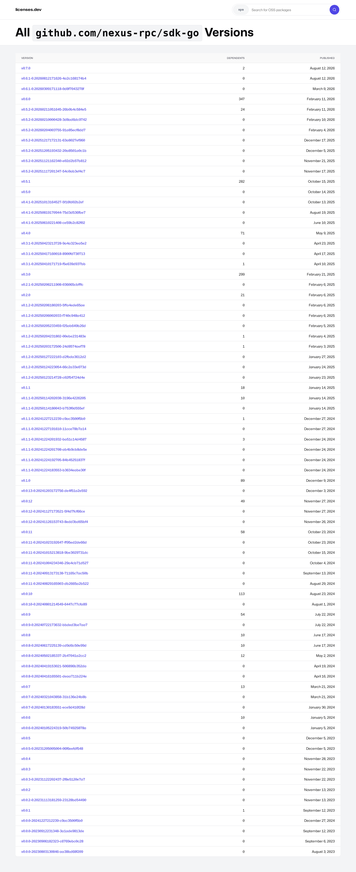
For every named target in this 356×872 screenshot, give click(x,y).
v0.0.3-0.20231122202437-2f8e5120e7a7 (53, 779)
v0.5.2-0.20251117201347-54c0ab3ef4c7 (53, 171)
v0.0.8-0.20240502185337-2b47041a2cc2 (53, 655)
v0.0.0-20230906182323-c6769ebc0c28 (52, 841)
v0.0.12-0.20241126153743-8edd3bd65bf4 (54, 522)
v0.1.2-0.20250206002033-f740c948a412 (53, 315)
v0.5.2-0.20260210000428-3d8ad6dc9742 (54, 119)
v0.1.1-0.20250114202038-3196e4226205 (53, 398)
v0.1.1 (25, 387)
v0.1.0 (25, 480)
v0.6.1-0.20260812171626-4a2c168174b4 (53, 78)
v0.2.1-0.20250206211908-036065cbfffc (52, 284)
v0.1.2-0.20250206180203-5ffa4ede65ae (53, 305)
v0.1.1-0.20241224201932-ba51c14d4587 (53, 439)
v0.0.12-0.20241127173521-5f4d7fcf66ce (53, 511)
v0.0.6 (25, 717)
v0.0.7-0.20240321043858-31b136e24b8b (53, 697)
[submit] (334, 10)
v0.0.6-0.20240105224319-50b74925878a (53, 728)
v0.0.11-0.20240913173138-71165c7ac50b (54, 573)
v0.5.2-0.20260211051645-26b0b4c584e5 (53, 109)
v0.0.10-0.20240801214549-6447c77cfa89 (54, 604)
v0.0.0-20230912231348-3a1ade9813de (52, 831)
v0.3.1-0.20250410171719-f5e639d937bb (53, 264)
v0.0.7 (25, 687)
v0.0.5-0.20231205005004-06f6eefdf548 (52, 748)
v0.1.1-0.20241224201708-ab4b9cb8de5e (54, 449)
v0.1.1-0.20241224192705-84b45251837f (53, 460)
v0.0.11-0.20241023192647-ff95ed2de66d (54, 542)
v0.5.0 (25, 192)
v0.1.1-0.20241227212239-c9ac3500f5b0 (53, 418)
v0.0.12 (26, 501)
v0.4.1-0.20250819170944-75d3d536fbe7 (53, 212)
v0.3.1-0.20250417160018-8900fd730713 (53, 254)
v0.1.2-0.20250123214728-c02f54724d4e (53, 377)
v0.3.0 (25, 274)
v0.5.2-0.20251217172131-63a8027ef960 (53, 140)
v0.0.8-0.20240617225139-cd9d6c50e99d (53, 645)
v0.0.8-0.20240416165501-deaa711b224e (54, 676)
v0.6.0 (25, 99)
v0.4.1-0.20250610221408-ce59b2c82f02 (53, 222)
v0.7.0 (25, 68)
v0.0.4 (25, 759)
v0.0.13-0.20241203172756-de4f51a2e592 (54, 491)
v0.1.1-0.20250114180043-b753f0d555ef (52, 408)
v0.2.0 (25, 295)
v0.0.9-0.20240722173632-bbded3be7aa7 (54, 625)
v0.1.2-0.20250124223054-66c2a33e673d (53, 367)
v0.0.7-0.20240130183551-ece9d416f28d (53, 707)
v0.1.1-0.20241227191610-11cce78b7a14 (53, 429)
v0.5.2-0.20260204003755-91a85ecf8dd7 (53, 130)
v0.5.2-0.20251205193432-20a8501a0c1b (53, 150)
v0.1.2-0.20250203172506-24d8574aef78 (53, 346)
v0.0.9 (25, 614)
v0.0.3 (25, 769)
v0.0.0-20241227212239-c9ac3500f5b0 (52, 820)
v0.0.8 (25, 635)
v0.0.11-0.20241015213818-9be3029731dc (54, 552)
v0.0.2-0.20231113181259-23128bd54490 (53, 800)
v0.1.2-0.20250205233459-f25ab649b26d (53, 326)
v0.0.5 (25, 738)
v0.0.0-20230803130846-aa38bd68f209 (52, 851)
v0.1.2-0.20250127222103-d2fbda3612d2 (53, 357)
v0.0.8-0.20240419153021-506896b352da (53, 666)
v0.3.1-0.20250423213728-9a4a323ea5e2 (53, 243)
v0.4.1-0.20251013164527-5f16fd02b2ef (52, 202)
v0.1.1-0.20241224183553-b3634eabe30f (53, 470)
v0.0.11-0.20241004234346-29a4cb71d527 (54, 563)
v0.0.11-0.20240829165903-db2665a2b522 (55, 583)
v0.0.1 (25, 810)
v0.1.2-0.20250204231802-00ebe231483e (53, 336)
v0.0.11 (26, 532)
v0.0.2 (25, 790)
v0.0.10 (26, 594)
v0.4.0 (25, 233)
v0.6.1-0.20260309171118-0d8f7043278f (52, 89)
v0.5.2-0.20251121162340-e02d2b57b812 (53, 161)
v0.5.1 (25, 181)
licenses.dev (28, 9)
